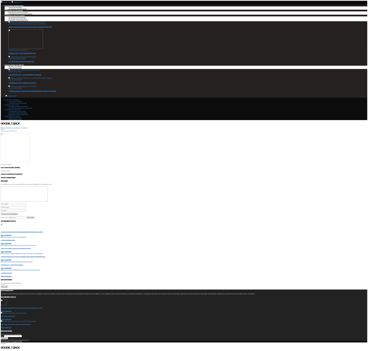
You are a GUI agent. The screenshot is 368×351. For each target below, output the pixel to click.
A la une (10, 24)
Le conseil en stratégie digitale (8, 240)
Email (2, 284)
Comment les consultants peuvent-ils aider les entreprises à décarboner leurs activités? (22, 232)
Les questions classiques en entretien (21, 61)
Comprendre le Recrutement (21, 24)
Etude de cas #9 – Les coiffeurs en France (22, 53)
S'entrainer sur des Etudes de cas (18, 50)
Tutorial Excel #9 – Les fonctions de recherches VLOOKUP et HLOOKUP (32, 91)
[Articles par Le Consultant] (6, 128)
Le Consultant (15, 128)
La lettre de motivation (6, 273)
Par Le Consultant (6, 235)
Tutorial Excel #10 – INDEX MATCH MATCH (22, 83)
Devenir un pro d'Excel (15, 71)
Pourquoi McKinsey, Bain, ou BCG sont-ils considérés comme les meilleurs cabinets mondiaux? (23, 256)
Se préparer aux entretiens (38, 24)
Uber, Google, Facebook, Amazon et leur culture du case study (30, 27)
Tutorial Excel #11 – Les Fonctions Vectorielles (24, 75)
